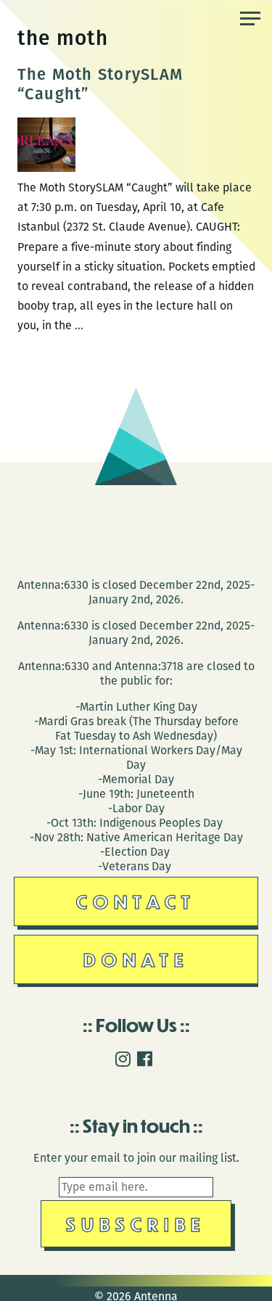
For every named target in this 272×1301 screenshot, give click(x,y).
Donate (136, 959)
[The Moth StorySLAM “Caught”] (46, 168)
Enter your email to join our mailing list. (136, 1158)
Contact (136, 901)
